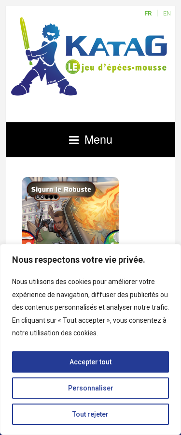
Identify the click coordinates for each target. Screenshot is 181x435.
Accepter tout (90, 362)
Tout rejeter (90, 414)
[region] (90, 339)
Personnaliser (90, 388)
